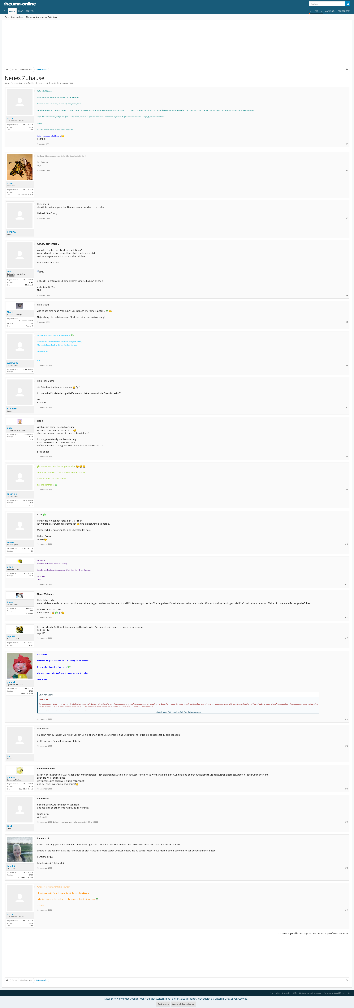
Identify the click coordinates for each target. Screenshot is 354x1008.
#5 (347, 322)
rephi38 (11, 636)
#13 (346, 638)
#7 (347, 407)
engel (10, 428)
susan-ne (12, 494)
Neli (9, 271)
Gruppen (30, 11)
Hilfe (294, 993)
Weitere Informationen (183, 1004)
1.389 (31, 786)
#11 (346, 584)
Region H (29, 326)
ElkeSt (10, 312)
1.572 (31, 645)
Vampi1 (11, 602)
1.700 (31, 437)
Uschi (56, 83)
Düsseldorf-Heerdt (26, 789)
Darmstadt (29, 613)
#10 (346, 544)
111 (31, 611)
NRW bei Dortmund (25, 877)
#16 (346, 789)
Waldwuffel (13, 363)
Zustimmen (163, 1004)
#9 (347, 489)
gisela (10, 567)
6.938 (31, 192)
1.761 (31, 691)
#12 (346, 617)
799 (31, 372)
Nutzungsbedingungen (310, 993)
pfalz (31, 505)
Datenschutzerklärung (335, 993)
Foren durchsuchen (14, 17)
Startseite (275, 993)
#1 (347, 144)
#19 (346, 910)
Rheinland (29, 285)
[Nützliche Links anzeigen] (346, 69)
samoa (10, 542)
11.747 (30, 282)
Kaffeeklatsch (31, 83)
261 (31, 323)
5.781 (31, 875)
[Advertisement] (177, 45)
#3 (347, 218)
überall (30, 130)
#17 (346, 822)
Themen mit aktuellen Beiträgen (42, 17)
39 (32, 551)
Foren (12, 11)
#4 (347, 295)
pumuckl (11, 682)
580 (31, 503)
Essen (31, 439)
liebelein (11, 866)
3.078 (31, 576)
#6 (347, 365)
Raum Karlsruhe (27, 693)
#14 (346, 719)
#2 (347, 170)
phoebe (11, 777)
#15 (346, 746)
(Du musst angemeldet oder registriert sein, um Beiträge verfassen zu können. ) (313, 933)
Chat (20, 11)
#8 (347, 456)
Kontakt (286, 993)
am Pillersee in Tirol (25, 195)
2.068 (31, 127)
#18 (346, 868)
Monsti (11, 183)
